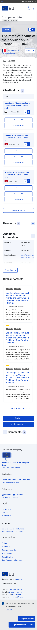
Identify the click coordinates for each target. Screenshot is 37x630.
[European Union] (18, 574)
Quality (17, 418)
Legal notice (6, 509)
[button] (29, 1)
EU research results (9, 550)
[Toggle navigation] (33, 19)
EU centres (21, 597)
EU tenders (6, 547)
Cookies (5, 512)
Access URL (20, 120)
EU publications (7, 557)
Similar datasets (17, 424)
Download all (17, 210)
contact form (16, 594)
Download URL (19, 125)
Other (18, 497)
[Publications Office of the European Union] (18, 456)
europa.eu (18, 579)
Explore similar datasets (20, 408)
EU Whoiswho (7, 553)
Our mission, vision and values (13, 529)
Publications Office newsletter (12, 532)
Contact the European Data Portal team (16, 480)
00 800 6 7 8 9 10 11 (14, 589)
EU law (4, 543)
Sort (6, 96)
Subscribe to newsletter (10, 483)
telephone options (15, 592)
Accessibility (6, 515)
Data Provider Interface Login (12, 560)
